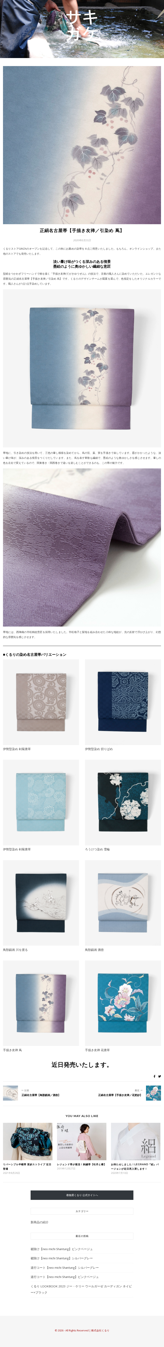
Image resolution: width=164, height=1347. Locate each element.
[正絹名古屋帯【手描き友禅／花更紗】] (153, 1093)
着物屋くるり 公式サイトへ (82, 1195)
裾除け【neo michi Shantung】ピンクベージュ (62, 1249)
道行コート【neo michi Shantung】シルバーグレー (65, 1268)
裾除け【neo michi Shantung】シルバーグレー (62, 1258)
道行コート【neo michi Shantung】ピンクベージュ (65, 1277)
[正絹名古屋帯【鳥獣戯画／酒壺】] (10, 1093)
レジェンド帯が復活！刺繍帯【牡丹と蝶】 (81, 1164)
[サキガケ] (82, 26)
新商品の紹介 (40, 1222)
